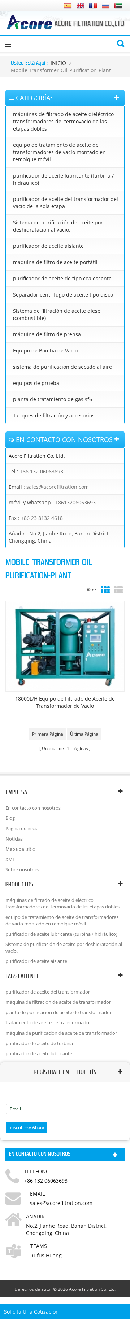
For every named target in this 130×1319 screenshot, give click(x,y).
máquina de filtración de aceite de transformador (58, 1002)
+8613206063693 (75, 502)
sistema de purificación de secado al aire (62, 366)
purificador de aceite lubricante (38, 1053)
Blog (10, 818)
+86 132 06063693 (41, 471)
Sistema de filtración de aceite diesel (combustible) (57, 314)
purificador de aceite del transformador (47, 992)
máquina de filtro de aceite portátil (55, 262)
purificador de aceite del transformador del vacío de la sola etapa (65, 203)
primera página (47, 734)
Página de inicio (22, 828)
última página (84, 734)
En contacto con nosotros (33, 808)
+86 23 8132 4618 (42, 517)
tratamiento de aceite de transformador (48, 1022)
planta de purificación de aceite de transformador (58, 1012)
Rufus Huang (46, 1255)
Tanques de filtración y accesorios (54, 415)
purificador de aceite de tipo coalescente (62, 278)
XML (10, 859)
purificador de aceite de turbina (39, 1043)
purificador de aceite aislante (48, 245)
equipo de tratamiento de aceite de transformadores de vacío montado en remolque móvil (59, 152)
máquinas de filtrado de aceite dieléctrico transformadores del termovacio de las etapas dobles (63, 121)
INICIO (58, 63)
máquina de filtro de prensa (47, 334)
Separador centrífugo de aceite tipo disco (63, 294)
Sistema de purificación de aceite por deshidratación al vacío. (58, 226)
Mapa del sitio (20, 849)
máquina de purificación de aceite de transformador (61, 1033)
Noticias (14, 839)
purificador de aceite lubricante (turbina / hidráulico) (63, 179)
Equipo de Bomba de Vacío (45, 350)
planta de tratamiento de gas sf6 (52, 399)
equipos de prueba (36, 383)
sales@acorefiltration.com (57, 486)
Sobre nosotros (22, 869)
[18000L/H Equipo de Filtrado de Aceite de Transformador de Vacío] (65, 646)
